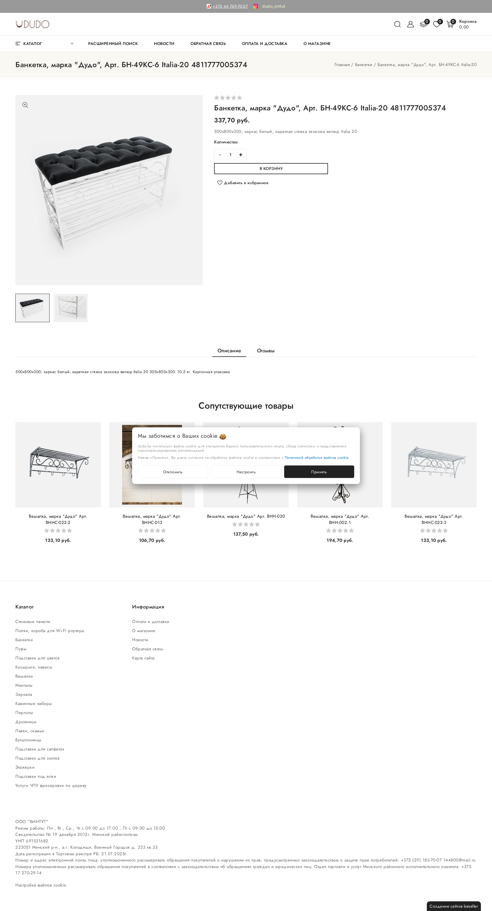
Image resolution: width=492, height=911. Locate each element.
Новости (141, 640)
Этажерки (25, 767)
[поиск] (397, 24)
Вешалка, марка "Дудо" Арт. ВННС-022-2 (58, 519)
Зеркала (24, 694)
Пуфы (21, 649)
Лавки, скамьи (30, 731)
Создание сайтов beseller (454, 906)
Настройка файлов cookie (40, 885)
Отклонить (173, 471)
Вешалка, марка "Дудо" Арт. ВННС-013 (152, 519)
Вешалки (24, 676)
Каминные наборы (34, 703)
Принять (319, 471)
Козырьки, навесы (34, 667)
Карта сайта (144, 658)
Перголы (25, 713)
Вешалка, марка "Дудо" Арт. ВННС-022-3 (434, 519)
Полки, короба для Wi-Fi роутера (50, 631)
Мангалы (24, 685)
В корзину (271, 168)
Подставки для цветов (38, 658)
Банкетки (363, 64)
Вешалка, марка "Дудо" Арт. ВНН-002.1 (340, 519)
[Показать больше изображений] (25, 105)
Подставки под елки (36, 776)
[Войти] (410, 24)
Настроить (246, 471)
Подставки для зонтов (38, 758)
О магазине (144, 631)
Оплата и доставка (151, 621)
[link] (274, 6)
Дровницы (26, 722)
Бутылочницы (29, 740)
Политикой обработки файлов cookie (316, 457)
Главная (342, 64)
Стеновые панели (33, 621)
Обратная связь (148, 649)
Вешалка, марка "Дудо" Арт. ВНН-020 (246, 516)
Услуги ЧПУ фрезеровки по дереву (51, 785)
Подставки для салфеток (40, 749)
